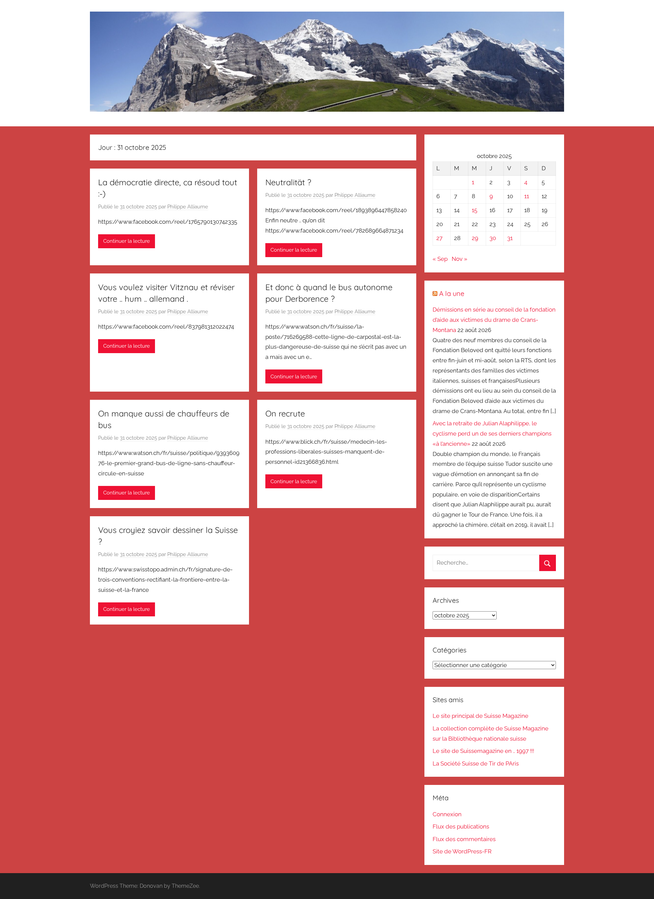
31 (510, 238)
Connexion (447, 814)
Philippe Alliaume (187, 207)
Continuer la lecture (126, 241)
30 (492, 238)
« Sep (440, 258)
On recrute (285, 413)
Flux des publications (461, 826)
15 (474, 210)
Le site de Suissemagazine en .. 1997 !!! (483, 750)
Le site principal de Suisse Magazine (480, 715)
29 (475, 238)
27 (439, 238)
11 (526, 196)
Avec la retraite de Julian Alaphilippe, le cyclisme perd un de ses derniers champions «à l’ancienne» (492, 433)
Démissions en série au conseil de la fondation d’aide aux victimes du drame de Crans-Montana (494, 319)
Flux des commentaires (464, 839)
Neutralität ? (288, 182)
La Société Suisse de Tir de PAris (476, 763)
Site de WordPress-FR (462, 851)
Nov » (459, 258)
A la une (451, 293)
